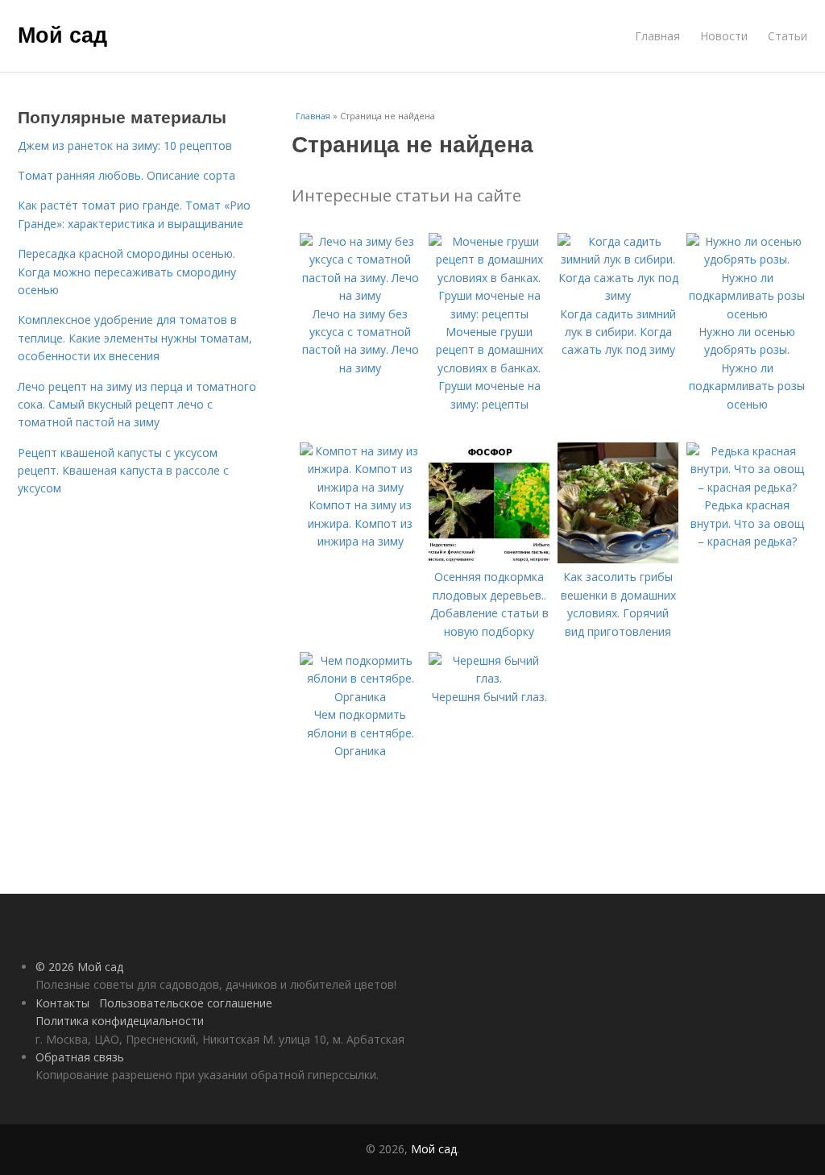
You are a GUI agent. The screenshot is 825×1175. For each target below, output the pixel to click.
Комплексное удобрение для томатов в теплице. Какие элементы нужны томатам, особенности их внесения (135, 337)
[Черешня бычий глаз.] (489, 678)
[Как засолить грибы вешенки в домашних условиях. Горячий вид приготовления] (618, 559)
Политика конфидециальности (119, 1020)
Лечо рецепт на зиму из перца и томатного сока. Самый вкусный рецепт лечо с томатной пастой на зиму (137, 404)
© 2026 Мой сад (79, 966)
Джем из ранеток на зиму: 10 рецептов (125, 145)
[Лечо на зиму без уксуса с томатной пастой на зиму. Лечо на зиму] (360, 295)
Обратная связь (79, 1057)
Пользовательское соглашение (185, 1003)
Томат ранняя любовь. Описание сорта (126, 175)
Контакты (62, 1003)
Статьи (787, 36)
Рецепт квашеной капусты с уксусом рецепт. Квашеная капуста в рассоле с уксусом (123, 470)
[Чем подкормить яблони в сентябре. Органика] (360, 696)
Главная (657, 36)
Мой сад (62, 34)
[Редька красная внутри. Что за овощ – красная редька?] (746, 487)
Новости (724, 36)
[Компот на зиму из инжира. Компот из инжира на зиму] (360, 487)
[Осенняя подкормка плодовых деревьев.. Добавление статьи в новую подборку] (489, 559)
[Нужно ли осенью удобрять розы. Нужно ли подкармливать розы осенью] (746, 314)
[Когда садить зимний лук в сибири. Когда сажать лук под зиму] (618, 295)
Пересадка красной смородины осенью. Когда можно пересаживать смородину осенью (127, 271)
